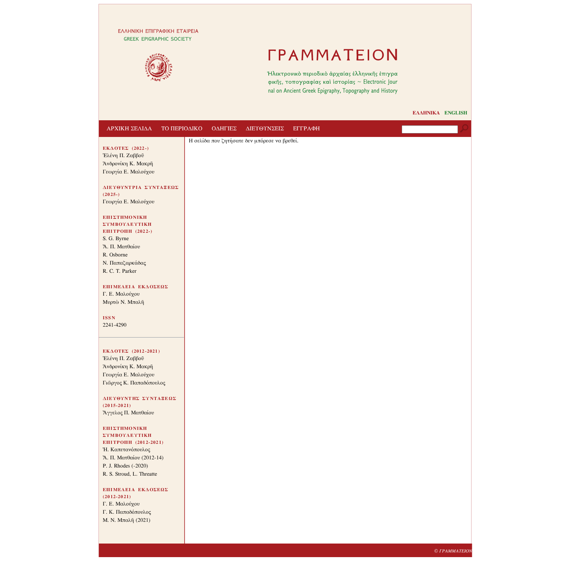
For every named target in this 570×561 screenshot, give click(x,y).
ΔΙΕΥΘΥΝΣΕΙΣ (265, 129)
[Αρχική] (332, 73)
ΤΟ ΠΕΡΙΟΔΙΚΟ (181, 129)
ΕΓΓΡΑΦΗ (306, 129)
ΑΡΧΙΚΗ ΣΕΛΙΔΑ (129, 129)
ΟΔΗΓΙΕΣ (224, 129)
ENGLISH (455, 113)
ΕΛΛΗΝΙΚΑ (426, 113)
